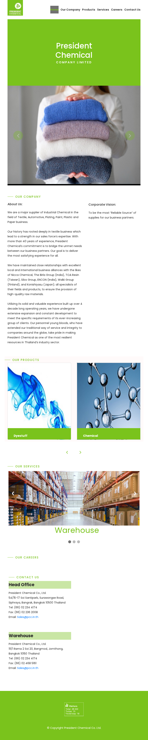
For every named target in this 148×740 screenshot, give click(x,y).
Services (103, 10)
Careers (116, 10)
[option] (74, 135)
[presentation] (67, 452)
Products (88, 10)
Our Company (70, 10)
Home (54, 10)
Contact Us (132, 10)
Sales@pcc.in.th (27, 617)
